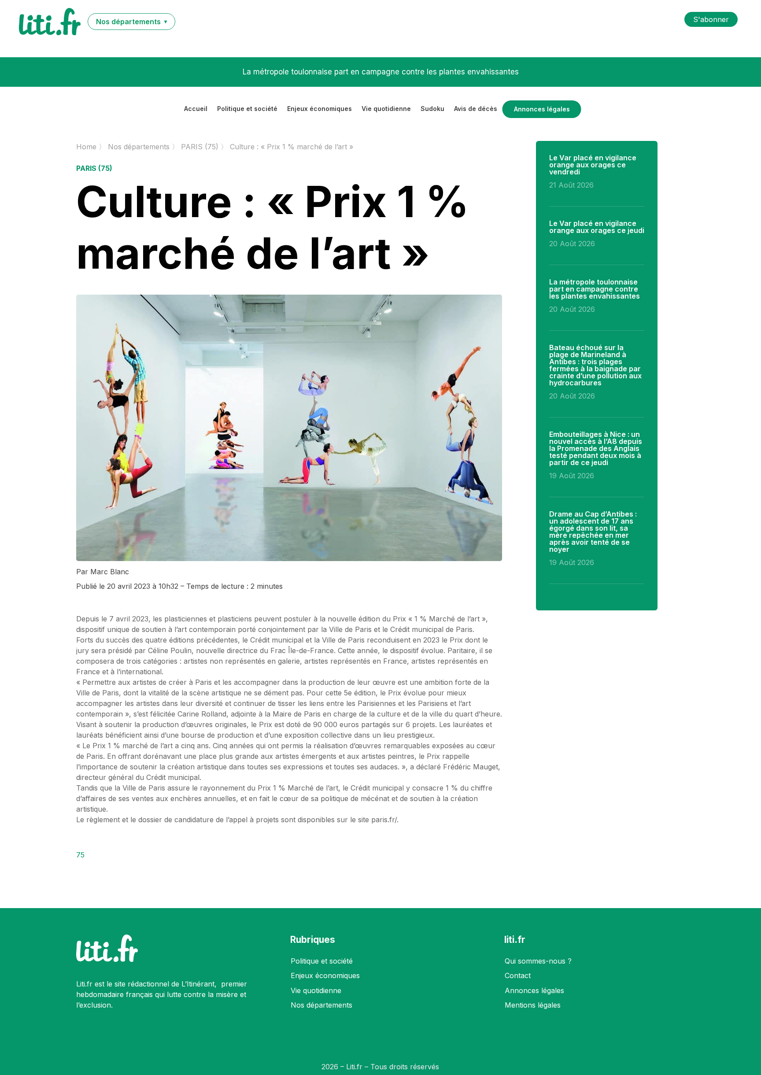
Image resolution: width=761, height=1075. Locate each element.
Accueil (195, 109)
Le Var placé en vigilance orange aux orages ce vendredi (592, 164)
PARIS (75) (94, 168)
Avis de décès (475, 109)
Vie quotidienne (386, 109)
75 (80, 854)
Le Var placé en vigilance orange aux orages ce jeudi (596, 227)
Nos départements (321, 1005)
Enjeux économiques (319, 109)
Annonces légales (542, 109)
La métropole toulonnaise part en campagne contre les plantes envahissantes (594, 288)
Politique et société (247, 109)
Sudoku (432, 109)
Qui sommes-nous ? (538, 961)
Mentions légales (533, 1005)
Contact (518, 975)
